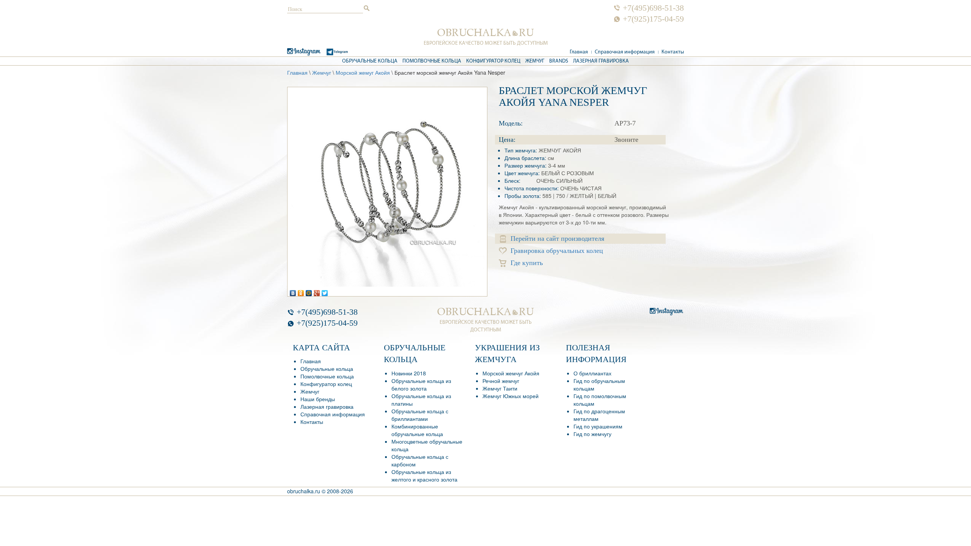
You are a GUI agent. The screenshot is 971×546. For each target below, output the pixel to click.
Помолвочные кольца (431, 61)
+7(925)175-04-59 (653, 19)
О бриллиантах (592, 373)
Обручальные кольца (370, 61)
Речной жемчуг (500, 380)
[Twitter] (325, 291)
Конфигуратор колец (493, 61)
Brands (558, 61)
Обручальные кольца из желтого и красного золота (424, 475)
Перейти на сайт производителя (557, 238)
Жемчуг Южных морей (510, 396)
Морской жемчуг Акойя (510, 373)
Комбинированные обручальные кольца (417, 430)
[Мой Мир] (309, 291)
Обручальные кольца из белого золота (421, 384)
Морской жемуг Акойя (363, 72)
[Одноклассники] (301, 291)
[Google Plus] (317, 291)
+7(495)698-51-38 (653, 8)
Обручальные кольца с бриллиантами (419, 414)
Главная (579, 52)
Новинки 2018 (408, 373)
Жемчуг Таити (499, 388)
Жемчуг (534, 61)
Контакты (672, 52)
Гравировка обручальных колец (557, 250)
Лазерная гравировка (601, 61)
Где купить (527, 263)
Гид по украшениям (597, 426)
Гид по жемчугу (592, 434)
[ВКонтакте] (293, 291)
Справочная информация (625, 52)
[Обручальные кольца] (485, 32)
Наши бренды (317, 399)
